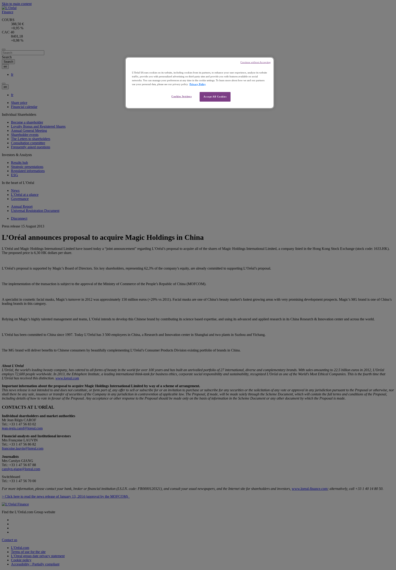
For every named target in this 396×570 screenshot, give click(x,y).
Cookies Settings (181, 96)
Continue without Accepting (255, 62)
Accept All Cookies (215, 96)
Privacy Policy (198, 84)
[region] (199, 83)
